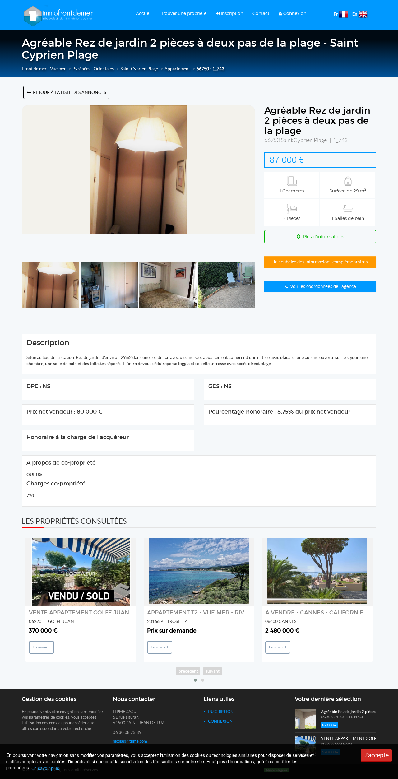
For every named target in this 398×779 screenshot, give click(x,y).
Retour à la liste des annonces (68, 92)
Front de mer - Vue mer (44, 68)
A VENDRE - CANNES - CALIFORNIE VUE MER (328, 612)
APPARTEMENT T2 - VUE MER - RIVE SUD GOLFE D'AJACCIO (230, 612)
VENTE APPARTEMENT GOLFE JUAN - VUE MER (95, 612)
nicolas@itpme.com (130, 741)
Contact (260, 13)
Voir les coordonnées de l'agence (322, 286)
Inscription (231, 13)
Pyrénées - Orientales (93, 68)
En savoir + (41, 647)
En (354, 14)
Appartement (177, 68)
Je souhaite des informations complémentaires (320, 261)
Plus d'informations (322, 236)
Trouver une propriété (183, 13)
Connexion (294, 13)
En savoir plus (45, 768)
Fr (336, 14)
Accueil (144, 13)
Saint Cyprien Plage (139, 68)
